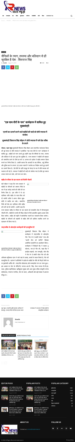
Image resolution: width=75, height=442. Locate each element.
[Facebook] (3, 67)
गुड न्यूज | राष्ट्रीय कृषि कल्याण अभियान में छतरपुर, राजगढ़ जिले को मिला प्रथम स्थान (12, 309)
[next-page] (5, 363)
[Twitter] (8, 67)
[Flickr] (62, 428)
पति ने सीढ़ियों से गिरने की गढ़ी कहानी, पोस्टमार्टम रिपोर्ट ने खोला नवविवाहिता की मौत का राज (8, 353)
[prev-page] (2, 363)
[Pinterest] (12, 67)
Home (3, 20)
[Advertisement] (51, 7)
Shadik (5, 63)
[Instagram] (66, 428)
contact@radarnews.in (33, 429)
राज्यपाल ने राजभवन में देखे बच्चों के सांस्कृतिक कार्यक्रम (39, 309)
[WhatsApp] (17, 67)
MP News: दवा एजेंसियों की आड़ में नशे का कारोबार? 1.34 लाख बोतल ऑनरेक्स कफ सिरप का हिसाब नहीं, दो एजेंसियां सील (16, 410)
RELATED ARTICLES (9, 335)
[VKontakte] (70, 428)
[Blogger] (53, 428)
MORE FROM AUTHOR (24, 335)
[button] (71, 15)
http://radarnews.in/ (20, 322)
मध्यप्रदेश (9, 20)
